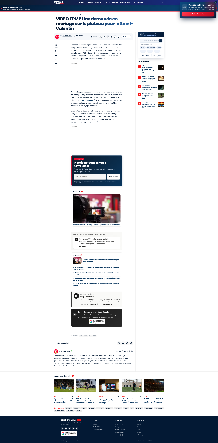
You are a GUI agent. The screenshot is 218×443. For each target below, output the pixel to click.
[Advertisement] (96, 77)
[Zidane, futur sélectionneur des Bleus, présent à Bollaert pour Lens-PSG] (132, 387)
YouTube (117, 408)
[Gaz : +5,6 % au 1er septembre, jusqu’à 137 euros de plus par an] (161, 104)
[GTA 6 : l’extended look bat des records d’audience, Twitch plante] (161, 78)
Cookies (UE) (119, 435)
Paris (83, 408)
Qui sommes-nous (98, 429)
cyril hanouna (83, 336)
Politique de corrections (122, 427)
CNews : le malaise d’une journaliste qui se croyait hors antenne (96, 225)
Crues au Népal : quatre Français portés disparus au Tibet (148, 96)
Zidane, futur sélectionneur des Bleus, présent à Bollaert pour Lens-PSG (131, 401)
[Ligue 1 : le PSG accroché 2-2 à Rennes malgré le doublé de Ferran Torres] (64, 387)
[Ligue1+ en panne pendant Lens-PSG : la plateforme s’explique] (109, 387)
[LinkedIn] (132, 351)
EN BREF (143, 47)
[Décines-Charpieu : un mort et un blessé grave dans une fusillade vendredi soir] (161, 67)
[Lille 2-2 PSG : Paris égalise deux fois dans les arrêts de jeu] (161, 87)
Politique (157, 51)
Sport (55, 396)
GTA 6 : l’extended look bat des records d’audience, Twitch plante (148, 79)
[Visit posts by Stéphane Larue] (57, 37)
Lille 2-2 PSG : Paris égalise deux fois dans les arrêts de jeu (149, 87)
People (148, 55)
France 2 (143, 51)
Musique (70, 410)
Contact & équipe (98, 427)
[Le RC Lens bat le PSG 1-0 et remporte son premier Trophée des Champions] (154, 387)
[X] (62, 428)
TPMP (94, 336)
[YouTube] (125, 351)
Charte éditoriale (120, 424)
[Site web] (120, 351)
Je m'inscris (113, 177)
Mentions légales (120, 429)
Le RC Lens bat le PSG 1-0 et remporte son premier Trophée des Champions (153, 401)
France (68, 408)
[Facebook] (122, 351)
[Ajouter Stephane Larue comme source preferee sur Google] (97, 321)
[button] (159, 2)
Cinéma (160, 55)
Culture (150, 51)
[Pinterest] (130, 351)
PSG (90, 336)
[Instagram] (127, 351)
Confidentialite (78, 182)
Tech (154, 55)
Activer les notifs (198, 14)
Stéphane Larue (67, 35)
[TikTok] (76, 428)
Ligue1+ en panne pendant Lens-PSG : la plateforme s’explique (108, 401)
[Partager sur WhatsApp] (107, 36)
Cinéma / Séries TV (142, 435)
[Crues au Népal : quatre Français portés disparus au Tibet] (161, 95)
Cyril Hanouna (88, 100)
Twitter (100, 408)
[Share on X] (100, 36)
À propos (95, 424)
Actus (159, 47)
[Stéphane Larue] (59, 2)
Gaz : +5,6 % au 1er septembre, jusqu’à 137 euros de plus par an (148, 105)
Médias (101, 396)
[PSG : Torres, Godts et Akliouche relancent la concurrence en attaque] (86, 387)
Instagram (159, 408)
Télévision (148, 408)
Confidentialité (119, 432)
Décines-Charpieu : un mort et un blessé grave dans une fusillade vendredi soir (149, 69)
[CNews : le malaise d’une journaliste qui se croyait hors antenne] (96, 208)
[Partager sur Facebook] (104, 36)
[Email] (111, 36)
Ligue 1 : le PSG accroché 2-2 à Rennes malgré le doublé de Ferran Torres (63, 401)
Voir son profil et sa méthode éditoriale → (96, 304)
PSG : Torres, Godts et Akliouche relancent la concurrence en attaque (85, 401)
